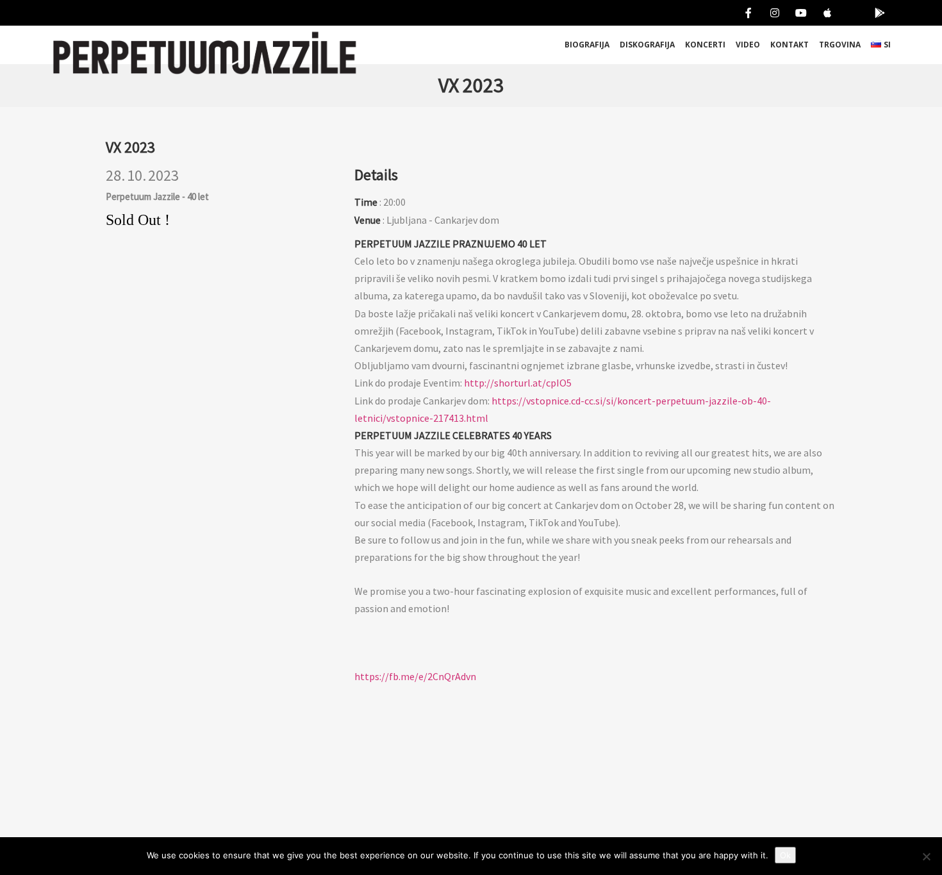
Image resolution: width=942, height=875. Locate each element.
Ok (785, 855)
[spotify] (851, 13)
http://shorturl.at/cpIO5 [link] (518, 382)
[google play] (877, 13)
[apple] (824, 13)
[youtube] (798, 13)
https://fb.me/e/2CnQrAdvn (415, 676)
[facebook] (745, 13)
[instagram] (772, 13)
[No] (926, 856)
